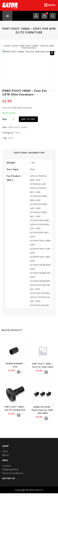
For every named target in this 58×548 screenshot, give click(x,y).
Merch (5, 455)
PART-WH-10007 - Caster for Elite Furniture (50, 94)
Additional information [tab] (29, 152)
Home (7, 45)
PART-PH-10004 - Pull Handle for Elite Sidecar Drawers (54, 96)
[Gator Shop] (10, 5)
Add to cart (28, 119)
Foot (10, 137)
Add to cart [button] (18, 371)
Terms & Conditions (12, 473)
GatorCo (38, 489)
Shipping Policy (10, 469)
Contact (6, 465)
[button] (52, 53)
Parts (14, 45)
